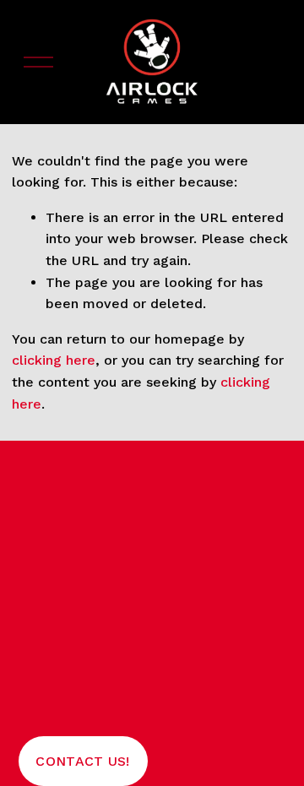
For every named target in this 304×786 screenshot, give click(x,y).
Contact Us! (82, 761)
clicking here (53, 360)
